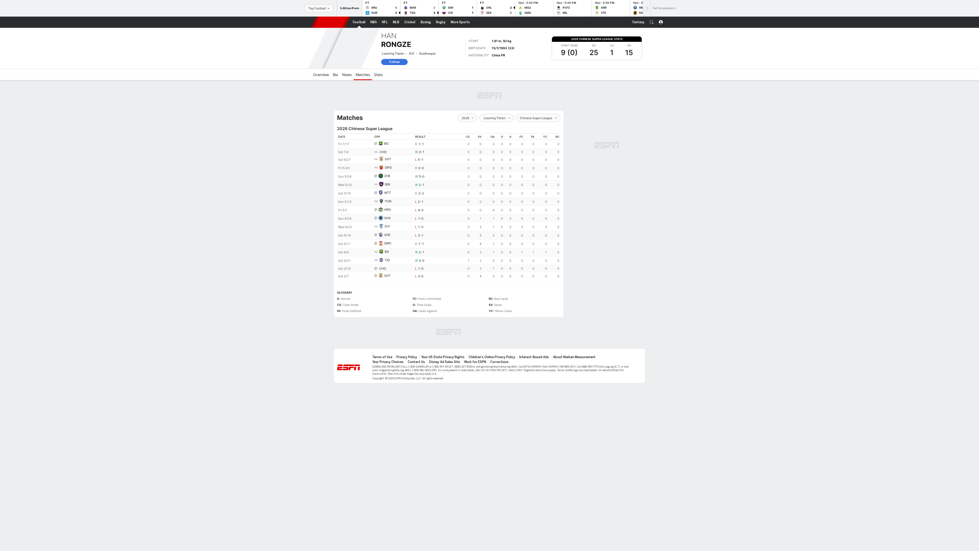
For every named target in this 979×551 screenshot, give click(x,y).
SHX (387, 218)
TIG (387, 260)
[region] (448, 206)
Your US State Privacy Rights (443, 357)
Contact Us (416, 362)
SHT (388, 159)
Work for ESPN (475, 362)
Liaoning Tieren (393, 53)
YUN (388, 201)
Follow (394, 62)
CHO (383, 152)
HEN (387, 209)
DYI (387, 226)
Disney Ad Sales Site (444, 362)
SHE (387, 235)
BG (386, 143)
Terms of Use (382, 357)
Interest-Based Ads (534, 357)
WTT (387, 193)
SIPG (388, 167)
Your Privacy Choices (388, 362)
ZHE (387, 176)
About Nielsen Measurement (574, 357)
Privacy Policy (406, 357)
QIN (387, 184)
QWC (388, 243)
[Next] (647, 8)
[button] (652, 22)
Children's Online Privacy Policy (492, 357)
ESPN (330, 22)
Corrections (499, 362)
